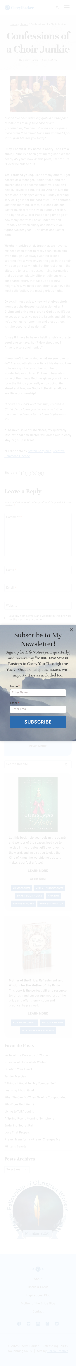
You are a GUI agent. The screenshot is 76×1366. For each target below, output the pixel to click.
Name (15, 686)
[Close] (71, 629)
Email (15, 703)
